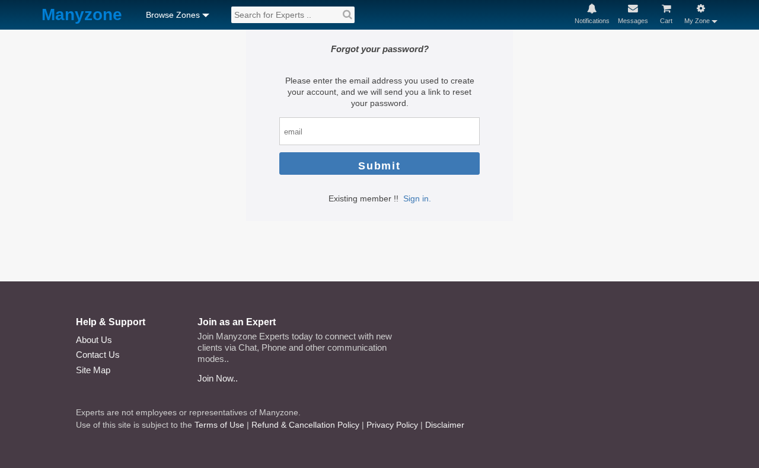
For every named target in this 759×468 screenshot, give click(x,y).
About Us (94, 340)
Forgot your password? (380, 49)
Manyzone (82, 15)
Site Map (93, 370)
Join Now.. (217, 378)
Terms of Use (219, 424)
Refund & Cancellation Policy (305, 424)
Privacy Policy (392, 424)
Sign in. (417, 198)
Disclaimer (444, 424)
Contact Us (98, 355)
